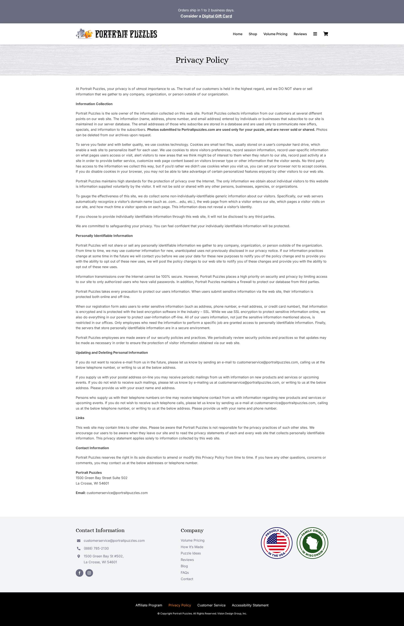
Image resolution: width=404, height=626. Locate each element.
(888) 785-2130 (96, 548)
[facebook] (79, 573)
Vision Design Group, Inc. (232, 613)
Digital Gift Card (217, 16)
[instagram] (89, 573)
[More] (315, 33)
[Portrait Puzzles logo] (116, 30)
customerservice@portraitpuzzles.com (114, 540)
